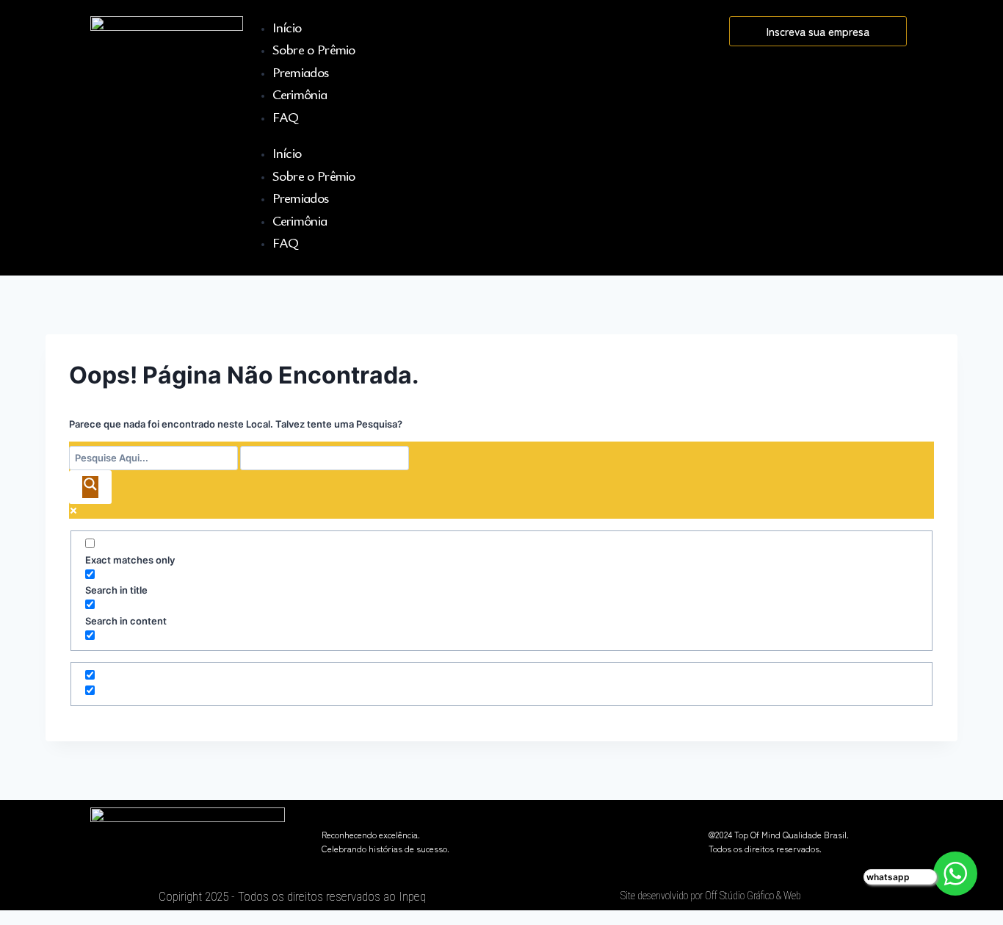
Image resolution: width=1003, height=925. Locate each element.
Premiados (300, 71)
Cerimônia (299, 93)
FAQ (285, 116)
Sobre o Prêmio (313, 49)
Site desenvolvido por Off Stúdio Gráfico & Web (710, 895)
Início (287, 27)
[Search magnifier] (90, 486)
